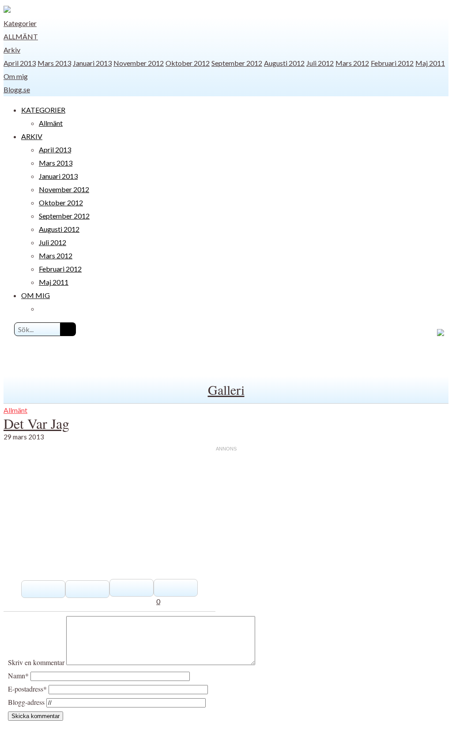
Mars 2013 (54, 63)
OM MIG (35, 295)
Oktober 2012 (188, 63)
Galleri (226, 389)
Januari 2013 (92, 63)
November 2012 (138, 63)
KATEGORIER (43, 110)
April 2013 (20, 63)
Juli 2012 (320, 63)
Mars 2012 (352, 63)
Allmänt (21, 36)
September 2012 (236, 63)
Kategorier (20, 23)
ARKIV (31, 136)
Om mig (16, 76)
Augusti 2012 (284, 63)
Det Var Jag (36, 423)
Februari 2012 (392, 63)
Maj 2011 (430, 63)
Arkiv (12, 49)
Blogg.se (17, 89)
